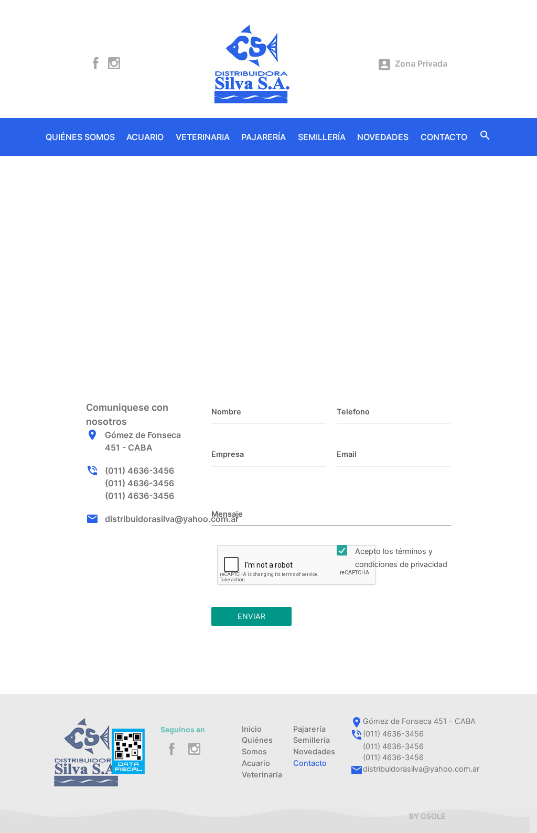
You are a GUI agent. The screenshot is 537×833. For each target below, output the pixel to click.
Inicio (252, 729)
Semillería (311, 740)
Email (347, 454)
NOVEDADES (383, 137)
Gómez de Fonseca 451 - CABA (419, 721)
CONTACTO (444, 137)
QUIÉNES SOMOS (80, 137)
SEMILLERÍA (322, 137)
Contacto (310, 763)
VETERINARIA (203, 137)
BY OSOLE (427, 815)
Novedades (314, 751)
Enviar (251, 616)
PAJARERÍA (263, 137)
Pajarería (309, 729)
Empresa (227, 454)
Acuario (256, 763)
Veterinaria (262, 774)
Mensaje (227, 514)
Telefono (353, 412)
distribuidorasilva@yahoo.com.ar (172, 519)
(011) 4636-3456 (139, 470)
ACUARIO (145, 137)
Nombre (226, 412)
